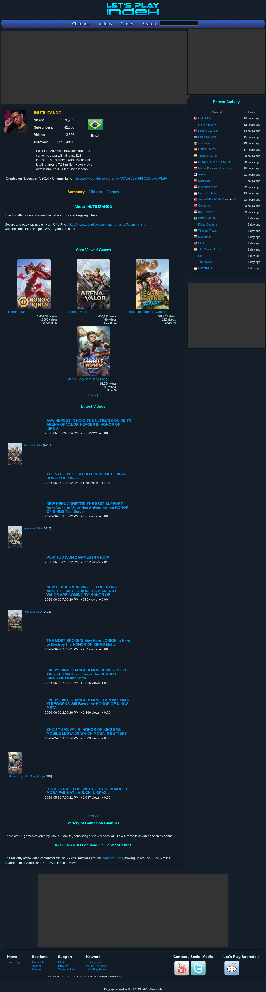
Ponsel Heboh (207, 193)
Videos (95, 192)
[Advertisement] (95, 67)
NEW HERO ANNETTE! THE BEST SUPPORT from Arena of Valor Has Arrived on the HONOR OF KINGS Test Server (87, 508)
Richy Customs (208, 224)
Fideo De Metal (207, 136)
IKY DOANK (206, 211)
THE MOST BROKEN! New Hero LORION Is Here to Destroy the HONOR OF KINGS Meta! (88, 643)
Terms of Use (66, 969)
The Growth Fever (210, 249)
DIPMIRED (205, 268)
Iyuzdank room (207, 186)
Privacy (63, 965)
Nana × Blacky (207, 124)
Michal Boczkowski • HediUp (216, 168)
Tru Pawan (205, 262)
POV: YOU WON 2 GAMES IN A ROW (77, 557)
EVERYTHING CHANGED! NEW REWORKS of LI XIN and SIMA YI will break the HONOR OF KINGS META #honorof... (87, 674)
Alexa (201, 174)
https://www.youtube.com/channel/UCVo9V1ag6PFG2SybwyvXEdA (120, 178)
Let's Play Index (96, 969)
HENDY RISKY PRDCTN (214, 161)
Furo (201, 255)
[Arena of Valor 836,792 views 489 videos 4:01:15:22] (93, 260)
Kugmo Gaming (208, 130)
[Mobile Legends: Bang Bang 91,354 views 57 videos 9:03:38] (93, 327)
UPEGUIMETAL (208, 149)
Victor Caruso (207, 218)
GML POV (204, 118)
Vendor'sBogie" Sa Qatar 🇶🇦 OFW (219, 199)
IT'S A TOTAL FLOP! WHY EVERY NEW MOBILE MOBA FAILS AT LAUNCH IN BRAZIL (87, 791)
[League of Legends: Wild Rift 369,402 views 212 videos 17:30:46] (152, 260)
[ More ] (93, 395)
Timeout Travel (207, 230)
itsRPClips (204, 180)
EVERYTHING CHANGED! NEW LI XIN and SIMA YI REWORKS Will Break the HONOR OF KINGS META (87, 704)
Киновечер (205, 236)
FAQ (61, 962)
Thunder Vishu (207, 155)
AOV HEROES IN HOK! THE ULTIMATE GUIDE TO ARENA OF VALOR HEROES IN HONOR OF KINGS (89, 424)
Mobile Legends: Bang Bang (26, 776)
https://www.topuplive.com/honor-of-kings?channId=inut (107, 224)
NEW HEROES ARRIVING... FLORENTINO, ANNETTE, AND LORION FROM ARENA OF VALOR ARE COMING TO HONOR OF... (83, 591)
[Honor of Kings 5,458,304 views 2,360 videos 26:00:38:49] (34, 260)
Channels (38, 962)
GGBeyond (93, 962)
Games (113, 192)
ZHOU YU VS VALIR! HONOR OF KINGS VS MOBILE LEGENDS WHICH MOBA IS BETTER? (86, 731)
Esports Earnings (97, 965)
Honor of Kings (112, 858)
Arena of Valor (33, 445)
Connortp (204, 205)
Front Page (14, 962)
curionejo (204, 143)
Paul (201, 243)
